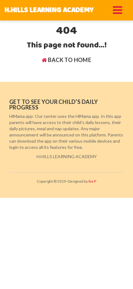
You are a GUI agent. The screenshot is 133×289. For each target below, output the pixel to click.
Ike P (92, 181)
